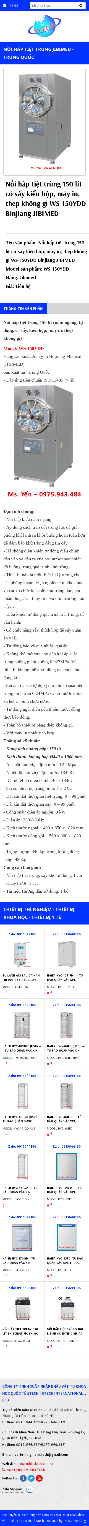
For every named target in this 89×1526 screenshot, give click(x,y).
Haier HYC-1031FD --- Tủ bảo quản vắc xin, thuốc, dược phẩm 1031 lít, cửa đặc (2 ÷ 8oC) (65, 982)
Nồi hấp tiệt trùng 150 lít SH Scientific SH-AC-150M (21, 1333)
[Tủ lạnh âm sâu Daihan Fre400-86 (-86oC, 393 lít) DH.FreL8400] (22, 954)
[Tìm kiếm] (81, 5)
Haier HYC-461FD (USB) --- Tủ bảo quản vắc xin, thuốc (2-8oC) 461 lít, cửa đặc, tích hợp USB (66, 1052)
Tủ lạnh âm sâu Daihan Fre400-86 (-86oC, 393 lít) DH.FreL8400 (21, 979)
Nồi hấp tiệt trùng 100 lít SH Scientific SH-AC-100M (65, 1333)
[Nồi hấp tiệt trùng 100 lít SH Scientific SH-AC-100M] (67, 1308)
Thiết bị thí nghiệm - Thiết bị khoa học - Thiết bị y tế (39, 913)
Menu (13, 5)
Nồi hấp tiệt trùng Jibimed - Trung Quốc (38, 53)
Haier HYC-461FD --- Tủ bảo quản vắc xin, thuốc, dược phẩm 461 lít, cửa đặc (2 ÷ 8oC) (64, 1123)
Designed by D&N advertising (66, 1521)
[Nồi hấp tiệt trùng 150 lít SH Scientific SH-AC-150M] (22, 1308)
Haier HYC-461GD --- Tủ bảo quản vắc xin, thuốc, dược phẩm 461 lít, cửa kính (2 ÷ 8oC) (20, 1194)
